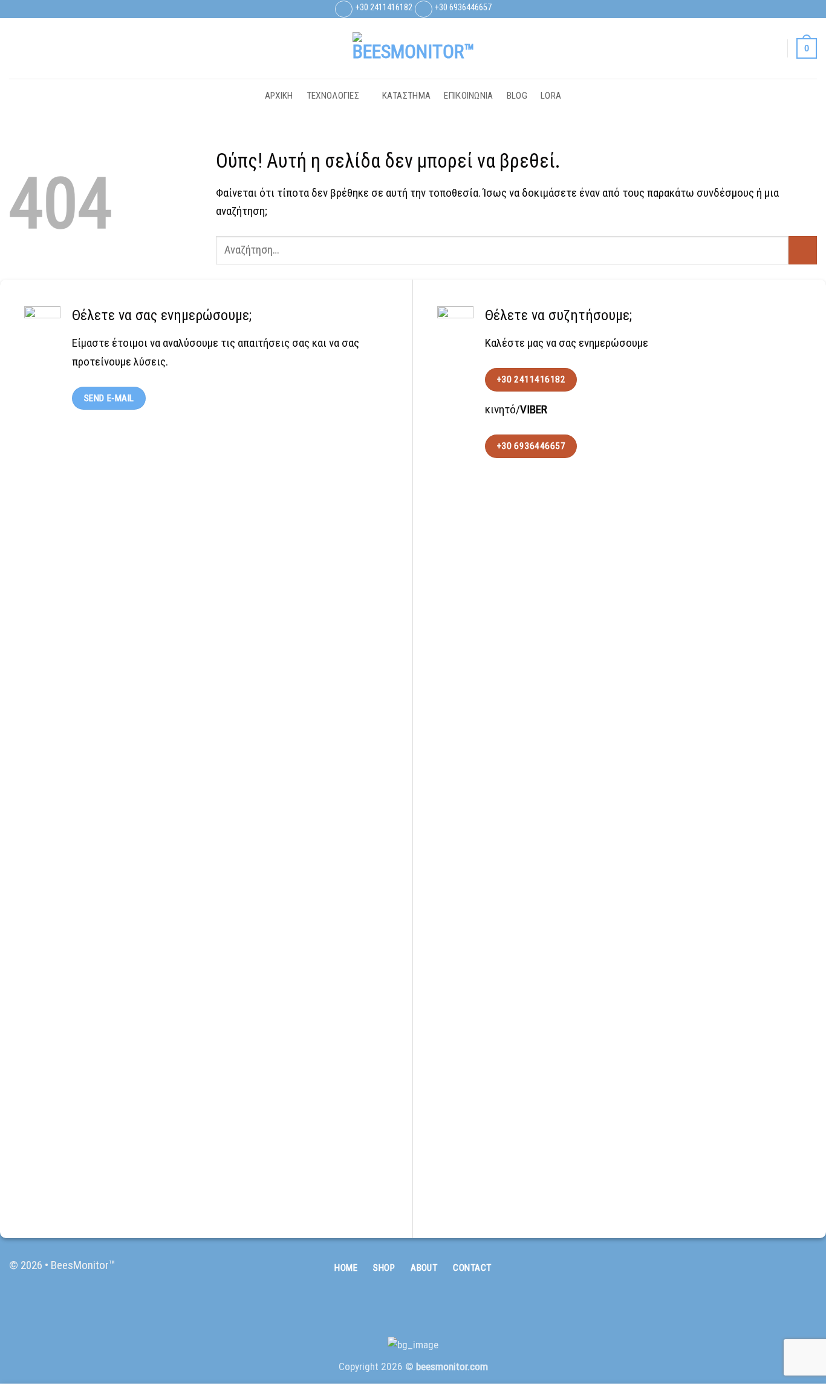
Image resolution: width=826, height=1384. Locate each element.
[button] (772, 48)
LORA (551, 95)
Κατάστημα (406, 95)
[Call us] (805, 1272)
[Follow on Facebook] (782, 9)
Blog (517, 95)
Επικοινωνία (468, 95)
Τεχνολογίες (333, 95)
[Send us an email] (809, 9)
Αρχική (279, 95)
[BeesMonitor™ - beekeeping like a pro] (413, 48)
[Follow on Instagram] (796, 9)
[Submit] (803, 250)
